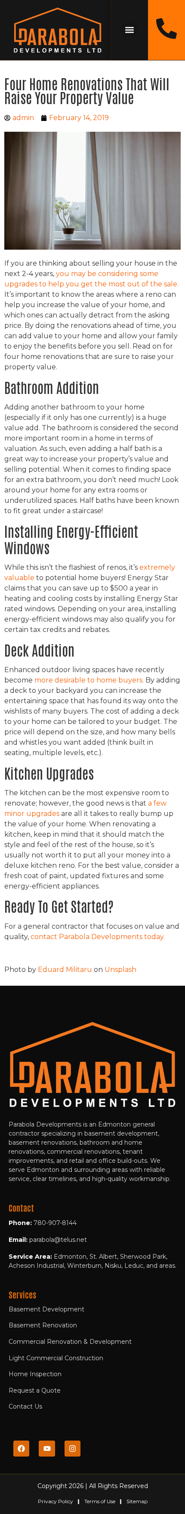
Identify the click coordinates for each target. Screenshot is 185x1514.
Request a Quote (35, 1390)
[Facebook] (21, 1449)
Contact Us (25, 1406)
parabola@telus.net (58, 1240)
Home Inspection (35, 1374)
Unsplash (120, 969)
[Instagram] (72, 1449)
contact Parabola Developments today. (98, 937)
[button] (130, 30)
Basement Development (46, 1309)
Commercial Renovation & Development (70, 1342)
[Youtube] (47, 1449)
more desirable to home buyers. (89, 680)
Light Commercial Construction (56, 1358)
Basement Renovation (43, 1325)
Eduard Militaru (65, 969)
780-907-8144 (55, 1223)
